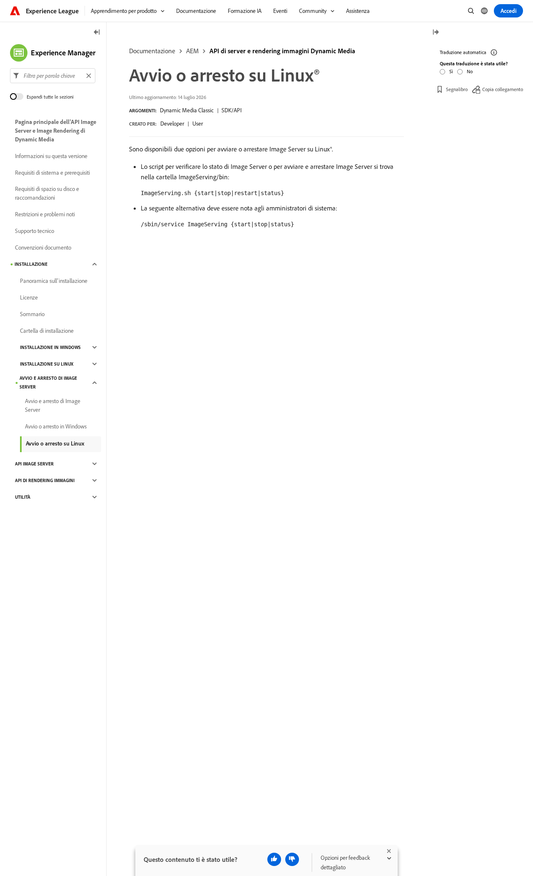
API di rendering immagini (45, 480)
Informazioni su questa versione (51, 156)
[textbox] (52, 75)
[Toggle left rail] (97, 32)
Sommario (32, 314)
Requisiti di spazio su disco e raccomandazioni (47, 193)
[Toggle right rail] (435, 32)
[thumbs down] (292, 859)
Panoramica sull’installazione (53, 281)
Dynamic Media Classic (187, 110)
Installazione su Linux (46, 364)
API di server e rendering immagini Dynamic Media (282, 51)
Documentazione (152, 51)
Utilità (22, 497)
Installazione (31, 264)
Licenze (29, 297)
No (470, 71)
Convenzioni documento (43, 247)
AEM (192, 51)
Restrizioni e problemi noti (45, 214)
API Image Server (34, 464)
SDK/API (232, 110)
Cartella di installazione (47, 330)
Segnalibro (457, 89)
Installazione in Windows (50, 347)
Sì (451, 71)
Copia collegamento (502, 89)
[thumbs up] (274, 859)
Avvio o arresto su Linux (55, 443)
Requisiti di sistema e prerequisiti (52, 172)
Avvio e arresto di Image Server (48, 382)
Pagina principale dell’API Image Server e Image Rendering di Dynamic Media (55, 130)
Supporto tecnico (34, 231)
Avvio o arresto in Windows (56, 426)
